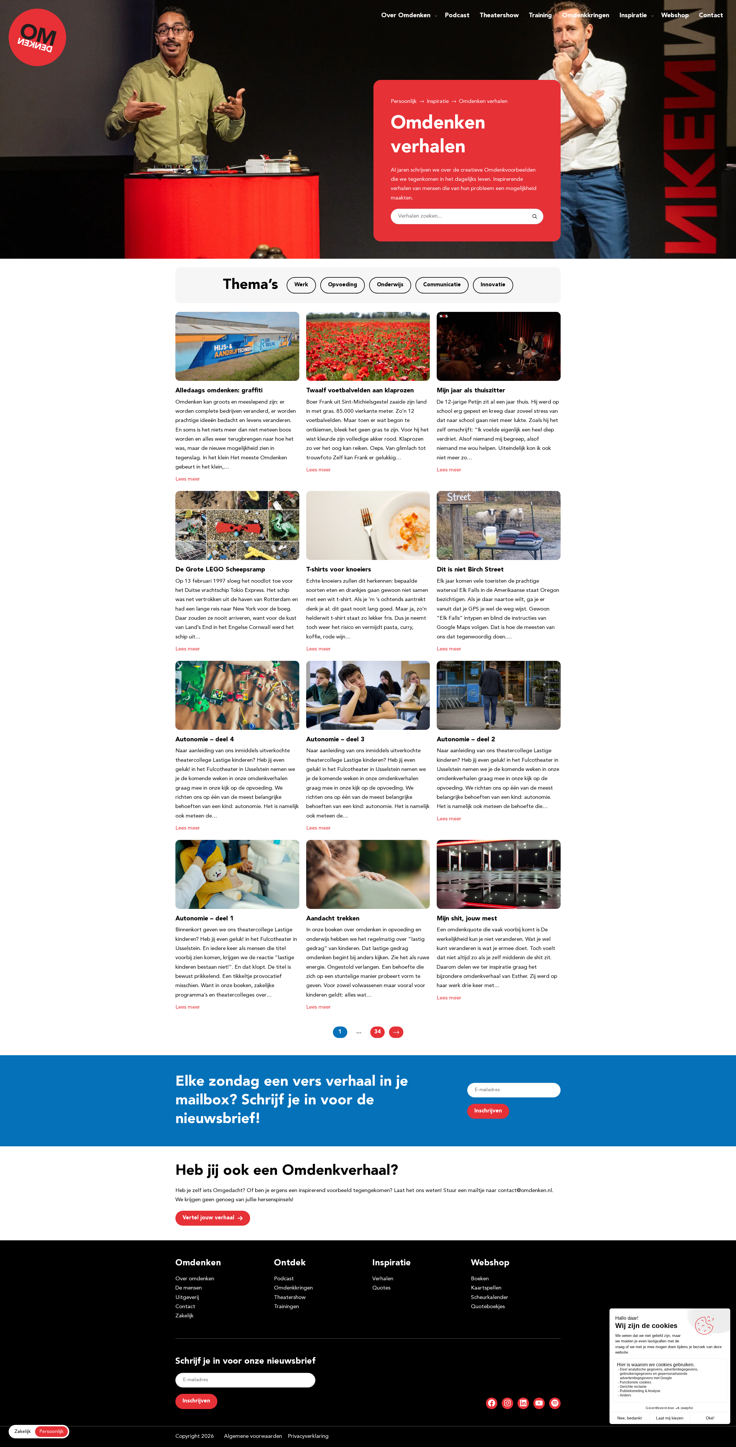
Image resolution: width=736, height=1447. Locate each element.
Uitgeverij (187, 1297)
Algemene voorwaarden (253, 1436)
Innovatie (493, 285)
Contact (711, 15)
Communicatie (442, 285)
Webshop (675, 15)
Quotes (381, 1288)
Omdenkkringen (585, 15)
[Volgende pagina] (396, 1032)
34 (377, 1032)
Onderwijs (390, 285)
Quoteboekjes (488, 1307)
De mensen (188, 1288)
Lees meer (187, 479)
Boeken (480, 1279)
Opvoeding (342, 285)
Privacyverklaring (308, 1436)
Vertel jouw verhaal (208, 1218)
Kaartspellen (486, 1288)
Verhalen (382, 1279)
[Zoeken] (534, 216)
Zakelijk (184, 1316)
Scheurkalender (489, 1297)
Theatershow (499, 15)
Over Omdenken (405, 15)
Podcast (457, 15)
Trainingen (286, 1307)
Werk (301, 285)
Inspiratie (633, 15)
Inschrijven (488, 1111)
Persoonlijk (404, 101)
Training (540, 15)
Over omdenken (194, 1279)
